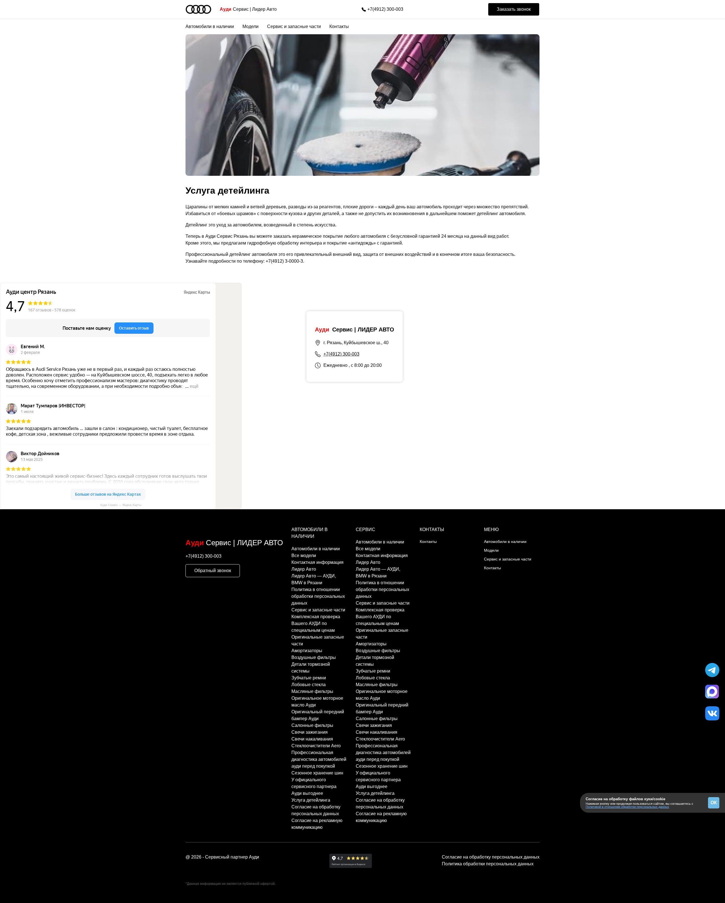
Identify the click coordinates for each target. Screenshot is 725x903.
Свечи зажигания (309, 732)
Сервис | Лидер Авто (248, 9)
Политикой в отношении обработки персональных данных (627, 806)
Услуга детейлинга (310, 800)
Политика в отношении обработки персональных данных (318, 596)
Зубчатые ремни (308, 677)
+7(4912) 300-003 (385, 9)
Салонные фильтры (312, 725)
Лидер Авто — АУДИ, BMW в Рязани (313, 579)
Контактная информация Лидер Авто (317, 566)
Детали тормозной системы (310, 667)
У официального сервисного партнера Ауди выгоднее (313, 786)
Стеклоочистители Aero (316, 745)
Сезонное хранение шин (317, 773)
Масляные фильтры (312, 691)
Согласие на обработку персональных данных (315, 810)
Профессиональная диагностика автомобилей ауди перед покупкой (318, 759)
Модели (250, 26)
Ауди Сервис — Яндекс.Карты (120, 504)
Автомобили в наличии (209, 26)
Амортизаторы (306, 650)
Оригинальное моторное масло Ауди (317, 701)
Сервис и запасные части (294, 26)
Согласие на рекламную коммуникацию (316, 824)
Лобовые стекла (308, 684)
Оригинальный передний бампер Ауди (317, 715)
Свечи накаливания (312, 739)
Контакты (339, 26)
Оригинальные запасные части (317, 640)
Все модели (303, 555)
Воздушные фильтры (313, 657)
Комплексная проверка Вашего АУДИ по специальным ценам (315, 623)
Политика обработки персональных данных (488, 863)
